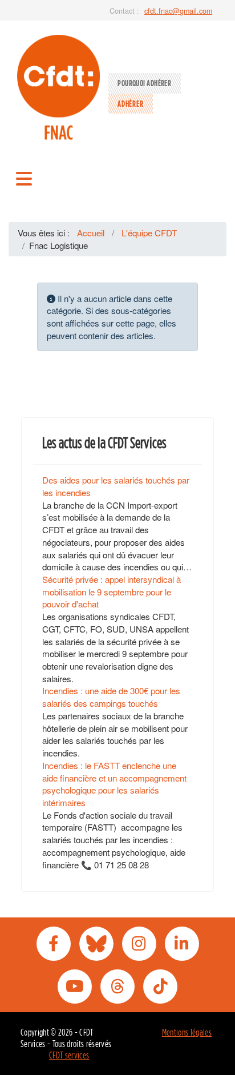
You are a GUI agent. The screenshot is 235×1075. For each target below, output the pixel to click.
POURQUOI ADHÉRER (144, 83)
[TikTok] (160, 986)
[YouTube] (75, 986)
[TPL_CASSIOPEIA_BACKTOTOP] (215, 1055)
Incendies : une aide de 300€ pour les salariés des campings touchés (111, 697)
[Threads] (117, 986)
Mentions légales (187, 1032)
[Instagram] (139, 944)
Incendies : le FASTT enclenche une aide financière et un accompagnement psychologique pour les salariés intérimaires (114, 783)
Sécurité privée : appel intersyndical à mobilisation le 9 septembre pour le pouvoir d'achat (111, 591)
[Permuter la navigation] (24, 177)
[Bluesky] (96, 944)
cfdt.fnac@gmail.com (178, 11)
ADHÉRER (130, 103)
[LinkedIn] (182, 944)
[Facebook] (54, 944)
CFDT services (69, 1055)
